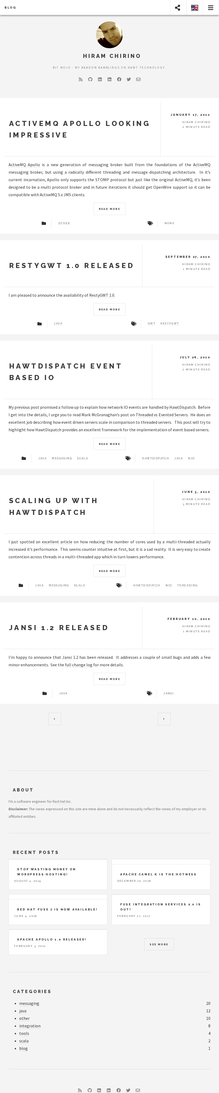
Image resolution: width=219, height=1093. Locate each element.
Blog (10, 7)
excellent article (57, 541)
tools (24, 1033)
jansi (168, 693)
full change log (78, 664)
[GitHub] (90, 79)
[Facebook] (119, 79)
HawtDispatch (182, 407)
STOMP (102, 179)
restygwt (170, 323)
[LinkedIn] (100, 79)
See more (159, 944)
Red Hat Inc (62, 801)
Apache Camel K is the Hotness (158, 874)
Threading (187, 585)
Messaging (62, 458)
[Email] (138, 79)
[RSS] (81, 79)
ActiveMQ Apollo (24, 164)
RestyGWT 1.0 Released (72, 265)
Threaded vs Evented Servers (162, 414)
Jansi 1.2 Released (59, 627)
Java (58, 323)
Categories (32, 991)
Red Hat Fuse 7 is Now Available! (57, 909)
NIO (191, 458)
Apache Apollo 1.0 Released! (52, 939)
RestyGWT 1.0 (101, 295)
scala (24, 1040)
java (22, 1010)
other (24, 1018)
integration (30, 1025)
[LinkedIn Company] (109, 79)
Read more (109, 208)
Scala (82, 458)
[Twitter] (129, 79)
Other (64, 223)
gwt (151, 323)
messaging (29, 1003)
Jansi (67, 657)
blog (23, 1048)
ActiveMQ (201, 164)
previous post (26, 407)
